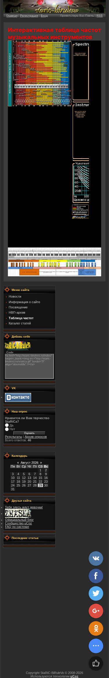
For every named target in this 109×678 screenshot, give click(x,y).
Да (11, 425)
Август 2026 (29, 462)
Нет (12, 429)
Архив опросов (36, 436)
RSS (100, 15)
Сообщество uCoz (18, 523)
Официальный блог (19, 519)
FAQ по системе (17, 526)
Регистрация (29, 15)
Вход (44, 15)
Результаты (13, 436)
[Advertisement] (54, 612)
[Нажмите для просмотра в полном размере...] (54, 275)
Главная (11, 15)
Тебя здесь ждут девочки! (24, 507)
